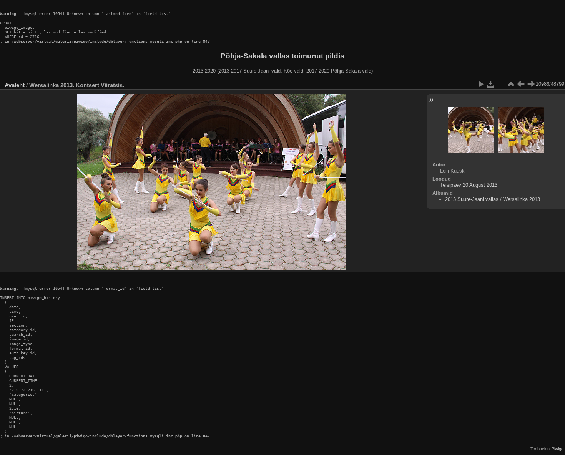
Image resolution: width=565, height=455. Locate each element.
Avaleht (15, 85)
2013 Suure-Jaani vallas (472, 199)
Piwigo (557, 449)
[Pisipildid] (511, 84)
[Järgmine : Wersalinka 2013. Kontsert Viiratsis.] (531, 84)
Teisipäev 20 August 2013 (468, 185)
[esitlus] (481, 84)
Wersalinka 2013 (521, 199)
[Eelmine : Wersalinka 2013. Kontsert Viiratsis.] (521, 84)
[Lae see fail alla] (491, 84)
